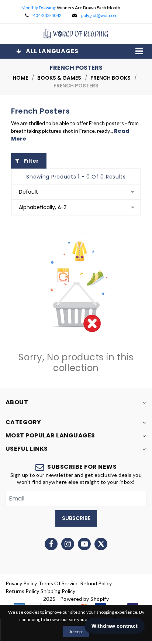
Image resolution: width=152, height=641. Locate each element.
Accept (76, 631)
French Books (110, 78)
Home (20, 78)
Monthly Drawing (38, 7)
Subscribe (76, 518)
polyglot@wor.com (99, 15)
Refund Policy (96, 583)
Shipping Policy (58, 591)
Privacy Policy (21, 583)
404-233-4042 (47, 15)
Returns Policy (22, 591)
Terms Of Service (58, 583)
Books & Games (59, 78)
